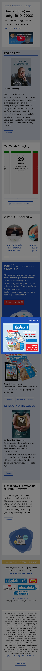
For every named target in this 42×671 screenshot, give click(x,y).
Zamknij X (33, 320)
